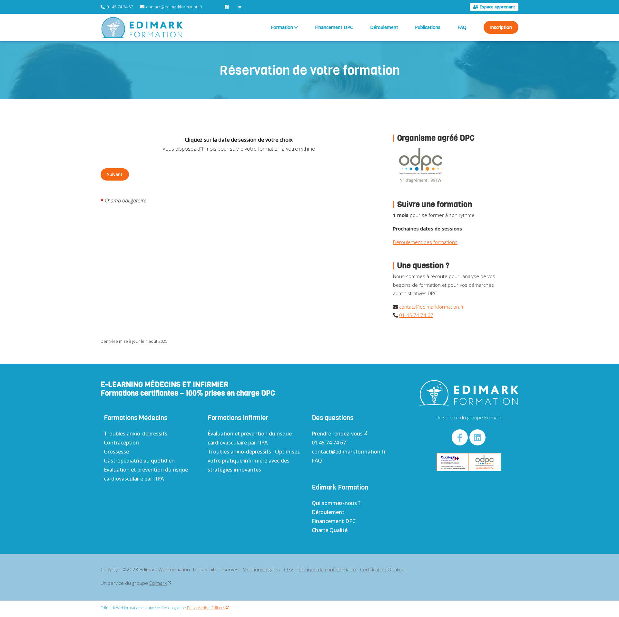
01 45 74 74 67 (416, 315)
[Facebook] (227, 7)
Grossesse (116, 451)
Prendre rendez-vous (337, 433)
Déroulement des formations (425, 242)
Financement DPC (334, 521)
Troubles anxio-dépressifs (135, 433)
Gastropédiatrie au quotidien (139, 460)
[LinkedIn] (240, 7)
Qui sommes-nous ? (336, 503)
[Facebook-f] (460, 437)
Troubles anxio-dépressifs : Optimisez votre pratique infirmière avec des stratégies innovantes (254, 460)
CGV (288, 569)
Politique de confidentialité (327, 569)
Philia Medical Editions (206, 608)
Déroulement (328, 512)
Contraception (121, 442)
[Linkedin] (477, 437)
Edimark (158, 583)
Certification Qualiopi (383, 569)
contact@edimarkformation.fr (431, 307)
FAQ (317, 460)
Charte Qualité (330, 530)
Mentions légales (261, 569)
